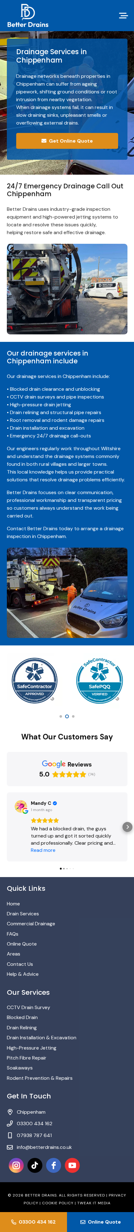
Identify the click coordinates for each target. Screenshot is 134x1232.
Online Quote (22, 944)
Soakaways (20, 1067)
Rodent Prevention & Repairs (40, 1078)
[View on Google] (21, 806)
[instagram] (16, 1165)
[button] (124, 15)
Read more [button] (43, 850)
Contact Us (20, 964)
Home (13, 903)
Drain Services (23, 913)
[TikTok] (34, 1165)
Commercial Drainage (31, 923)
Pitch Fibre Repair (26, 1058)
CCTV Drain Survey (28, 1007)
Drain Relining (22, 1027)
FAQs (12, 934)
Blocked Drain (22, 1017)
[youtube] (72, 1165)
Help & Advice (23, 974)
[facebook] (53, 1165)
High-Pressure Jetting (31, 1048)
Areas (13, 954)
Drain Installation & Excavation (41, 1037)
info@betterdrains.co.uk (44, 1147)
